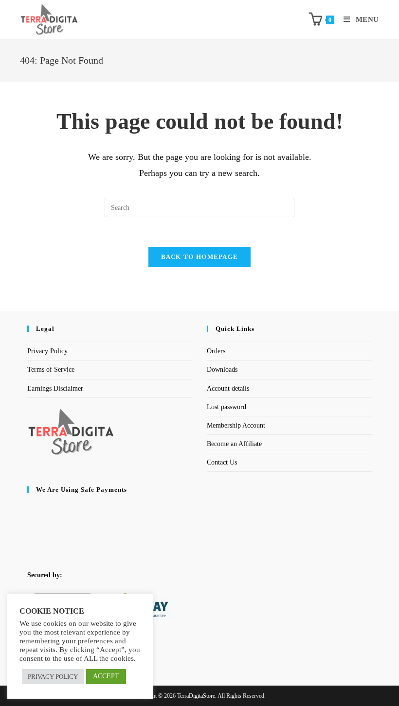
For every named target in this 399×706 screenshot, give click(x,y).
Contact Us (222, 462)
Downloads (222, 369)
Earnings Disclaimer (55, 388)
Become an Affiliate (234, 444)
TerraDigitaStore (196, 695)
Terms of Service (50, 369)
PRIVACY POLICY (53, 676)
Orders (216, 351)
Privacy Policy (47, 351)
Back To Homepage (199, 256)
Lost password (226, 407)
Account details (228, 388)
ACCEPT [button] (106, 676)
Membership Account (236, 425)
